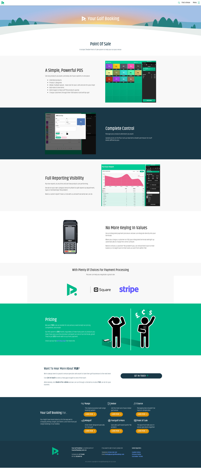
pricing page (61, 340)
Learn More (89, 414)
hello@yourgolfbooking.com (114, 454)
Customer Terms (137, 456)
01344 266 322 (112, 452)
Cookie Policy (136, 452)
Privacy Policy (136, 454)
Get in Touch (140, 376)
